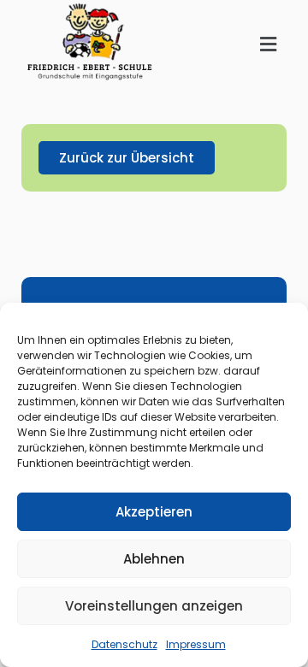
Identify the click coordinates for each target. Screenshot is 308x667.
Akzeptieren (154, 512)
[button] (268, 44)
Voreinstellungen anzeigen (154, 606)
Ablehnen (154, 559)
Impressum (196, 644)
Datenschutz (124, 644)
